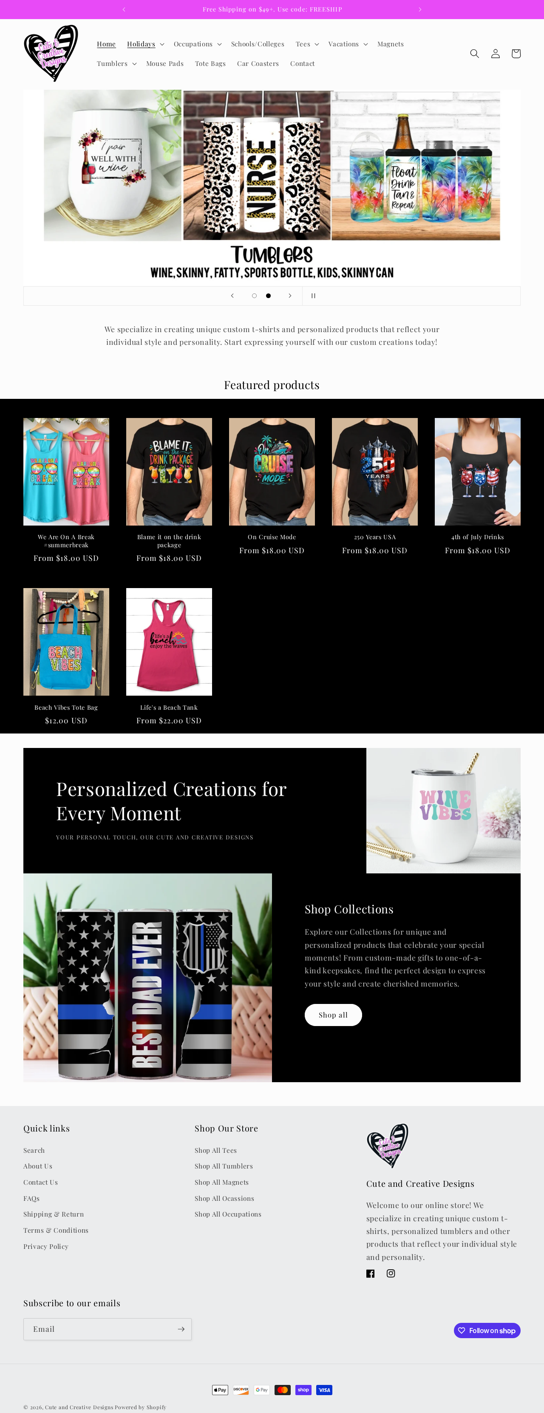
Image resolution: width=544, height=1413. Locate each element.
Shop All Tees (216, 1150)
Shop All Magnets (222, 1181)
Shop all (333, 1014)
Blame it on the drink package (169, 541)
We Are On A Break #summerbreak (66, 541)
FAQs (31, 1198)
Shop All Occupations (228, 1213)
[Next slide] (290, 296)
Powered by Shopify (141, 1407)
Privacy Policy (45, 1246)
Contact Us (40, 1181)
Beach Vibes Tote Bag (66, 707)
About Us (37, 1165)
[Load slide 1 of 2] (254, 296)
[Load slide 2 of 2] (268, 296)
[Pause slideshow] (311, 296)
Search (34, 1150)
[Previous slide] (232, 296)
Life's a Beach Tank (169, 707)
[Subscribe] (181, 1329)
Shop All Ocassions (224, 1198)
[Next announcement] (420, 9)
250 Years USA (375, 537)
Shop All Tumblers (224, 1165)
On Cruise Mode (272, 537)
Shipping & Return (53, 1213)
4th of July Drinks (477, 537)
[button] (145, 44)
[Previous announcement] (123, 9)
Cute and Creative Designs (79, 1407)
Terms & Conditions (56, 1229)
